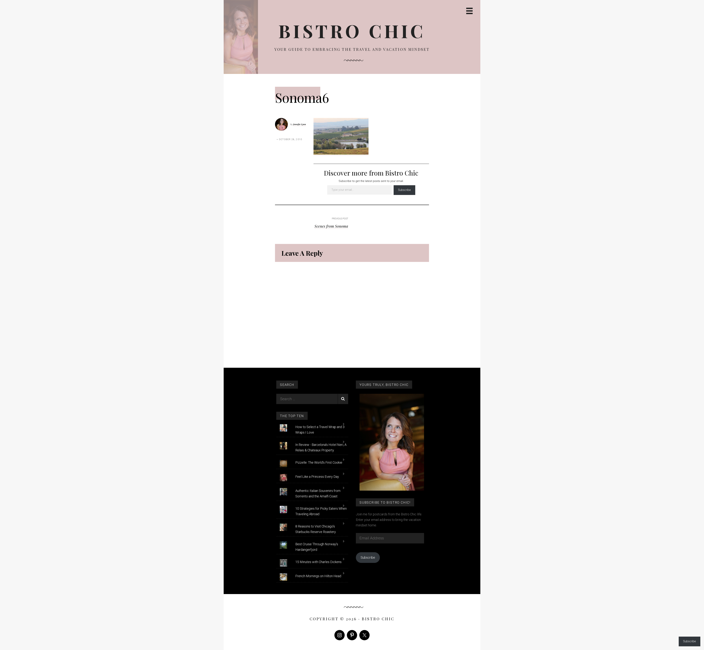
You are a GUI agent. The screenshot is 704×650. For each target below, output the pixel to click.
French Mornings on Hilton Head (318, 576)
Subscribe (404, 190)
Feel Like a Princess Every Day (317, 477)
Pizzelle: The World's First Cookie (318, 462)
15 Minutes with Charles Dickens (318, 562)
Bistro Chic (352, 31)
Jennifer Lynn (299, 124)
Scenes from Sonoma (331, 226)
